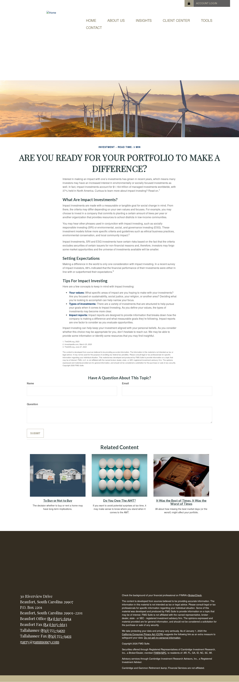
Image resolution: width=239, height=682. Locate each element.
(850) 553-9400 (53, 630)
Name (30, 383)
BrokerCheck (195, 595)
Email (125, 383)
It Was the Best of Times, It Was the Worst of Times (181, 502)
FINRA (157, 652)
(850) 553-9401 (59, 635)
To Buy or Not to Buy (57, 500)
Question (32, 404)
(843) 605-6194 (59, 618)
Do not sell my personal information (162, 637)
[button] (116, 20)
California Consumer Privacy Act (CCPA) (142, 634)
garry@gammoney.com (39, 641)
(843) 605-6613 (55, 624)
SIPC (163, 652)
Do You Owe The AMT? (119, 500)
